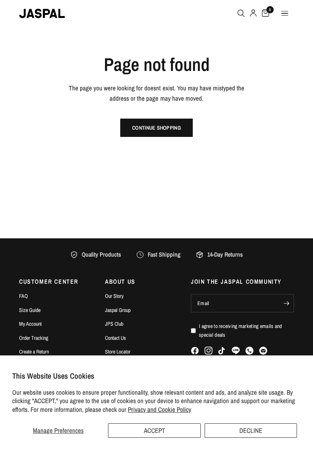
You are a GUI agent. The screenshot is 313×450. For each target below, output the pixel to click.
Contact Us (115, 337)
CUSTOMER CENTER (48, 281)
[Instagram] (209, 351)
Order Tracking (33, 337)
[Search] (241, 13)
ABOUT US (120, 281)
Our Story (114, 295)
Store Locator (118, 351)
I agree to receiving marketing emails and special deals (240, 330)
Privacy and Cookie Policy (159, 409)
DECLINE (250, 430)
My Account (30, 323)
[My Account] (253, 13)
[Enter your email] (286, 303)
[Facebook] (195, 351)
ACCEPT (154, 430)
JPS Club (114, 323)
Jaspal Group (118, 310)
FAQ (23, 295)
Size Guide (29, 310)
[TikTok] (222, 351)
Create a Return (34, 351)
